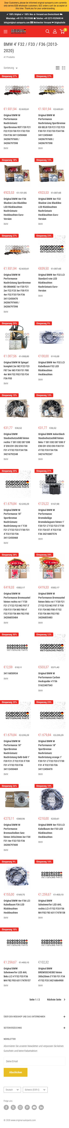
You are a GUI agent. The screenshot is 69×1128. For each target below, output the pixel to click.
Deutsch (9, 1089)
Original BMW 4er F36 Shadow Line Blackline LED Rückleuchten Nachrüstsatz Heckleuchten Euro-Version (15, 208)
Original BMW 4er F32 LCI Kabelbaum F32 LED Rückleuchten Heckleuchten (51, 368)
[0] (62, 31)
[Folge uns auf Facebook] (6, 1107)
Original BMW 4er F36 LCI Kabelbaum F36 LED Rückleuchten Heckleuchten (17, 906)
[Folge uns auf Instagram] (20, 1107)
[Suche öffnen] (48, 31)
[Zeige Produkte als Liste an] (63, 67)
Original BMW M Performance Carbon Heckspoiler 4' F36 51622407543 (49, 679)
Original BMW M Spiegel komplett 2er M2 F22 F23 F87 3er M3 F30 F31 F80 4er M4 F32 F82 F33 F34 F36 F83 (16, 370)
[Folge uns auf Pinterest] (27, 1107)
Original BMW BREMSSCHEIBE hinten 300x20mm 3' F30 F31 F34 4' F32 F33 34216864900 (51, 974)
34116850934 (11, 673)
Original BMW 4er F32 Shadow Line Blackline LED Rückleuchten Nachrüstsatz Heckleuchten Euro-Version (49, 208)
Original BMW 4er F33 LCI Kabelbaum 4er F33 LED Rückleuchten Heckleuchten (51, 830)
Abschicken (15, 1072)
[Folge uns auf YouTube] (34, 1107)
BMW (6, 148)
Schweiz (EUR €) (32, 1089)
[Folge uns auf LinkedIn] (41, 1107)
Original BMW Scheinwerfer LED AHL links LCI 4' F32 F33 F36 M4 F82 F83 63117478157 (17, 974)
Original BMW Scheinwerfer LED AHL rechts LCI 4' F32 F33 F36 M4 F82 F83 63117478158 (51, 906)
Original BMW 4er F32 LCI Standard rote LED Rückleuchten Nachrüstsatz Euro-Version (51, 282)
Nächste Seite (54, 999)
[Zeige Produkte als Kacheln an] (57, 67)
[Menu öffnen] (5, 31)
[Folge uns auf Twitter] (13, 1107)
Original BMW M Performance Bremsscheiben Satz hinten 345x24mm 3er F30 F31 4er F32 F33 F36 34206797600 (17, 834)
